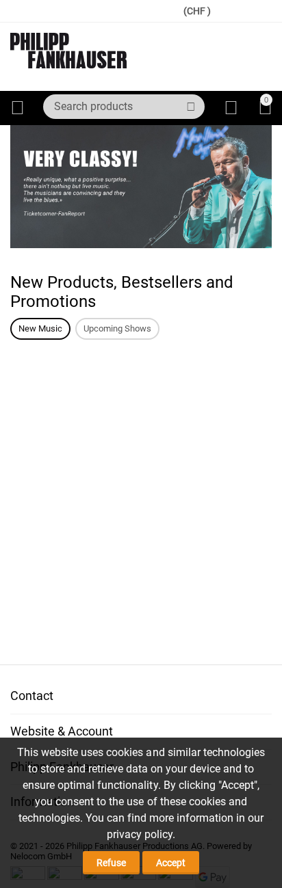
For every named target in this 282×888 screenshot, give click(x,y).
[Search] (191, 106)
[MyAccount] (231, 108)
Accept (170, 862)
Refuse (111, 862)
